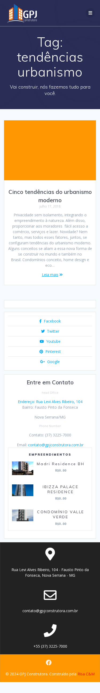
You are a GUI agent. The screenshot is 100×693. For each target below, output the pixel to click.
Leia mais (50, 274)
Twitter (52, 331)
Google (53, 361)
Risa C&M (86, 673)
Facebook (52, 321)
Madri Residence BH (60, 463)
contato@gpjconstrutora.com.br (55, 444)
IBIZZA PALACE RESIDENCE (60, 489)
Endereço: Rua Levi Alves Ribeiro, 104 (50, 401)
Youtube (53, 341)
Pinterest (52, 351)
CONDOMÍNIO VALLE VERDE (60, 514)
